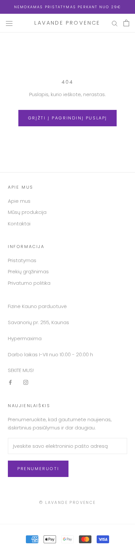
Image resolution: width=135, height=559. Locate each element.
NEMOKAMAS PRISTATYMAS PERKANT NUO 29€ (67, 7)
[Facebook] (10, 382)
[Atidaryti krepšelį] (126, 23)
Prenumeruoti (38, 469)
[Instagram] (25, 382)
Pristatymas (22, 260)
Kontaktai (19, 223)
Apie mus (19, 200)
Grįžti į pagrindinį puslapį (67, 118)
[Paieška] (115, 23)
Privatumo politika (29, 283)
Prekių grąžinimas (28, 271)
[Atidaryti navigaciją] (9, 23)
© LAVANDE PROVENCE (67, 502)
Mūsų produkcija (27, 212)
